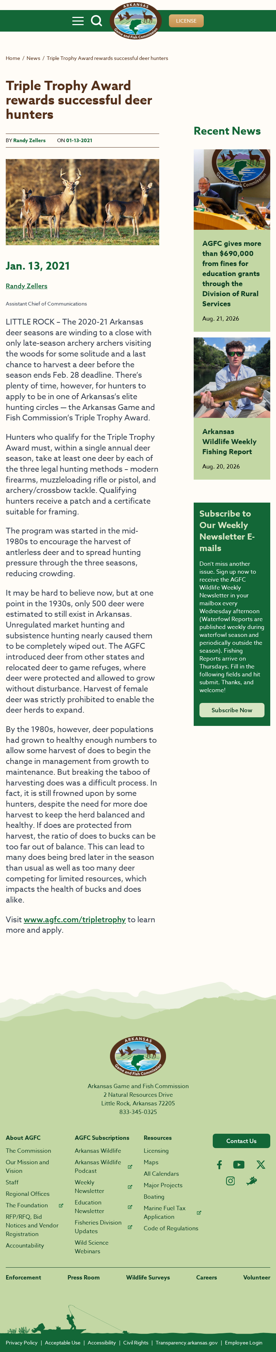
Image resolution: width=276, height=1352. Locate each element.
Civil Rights (135, 1342)
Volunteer (256, 1277)
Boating (154, 1197)
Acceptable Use (62, 1342)
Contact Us (241, 1140)
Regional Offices (28, 1194)
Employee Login (243, 1342)
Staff (12, 1182)
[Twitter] (261, 1165)
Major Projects (163, 1185)
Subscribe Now (232, 710)
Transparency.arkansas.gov (187, 1342)
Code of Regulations (171, 1228)
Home (13, 58)
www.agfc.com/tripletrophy (75, 919)
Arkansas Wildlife (98, 1151)
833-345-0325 (138, 1112)
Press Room (84, 1277)
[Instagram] (230, 1180)
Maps (151, 1162)
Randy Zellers (29, 140)
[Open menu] (78, 21)
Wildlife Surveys (148, 1277)
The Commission (28, 1151)
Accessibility (102, 1342)
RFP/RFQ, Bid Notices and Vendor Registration (32, 1226)
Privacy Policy (22, 1342)
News (33, 58)
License (186, 20)
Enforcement (23, 1277)
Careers (206, 1277)
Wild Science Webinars (92, 1247)
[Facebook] (219, 1164)
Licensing (156, 1151)
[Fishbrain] (251, 1180)
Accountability (25, 1245)
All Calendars (161, 1174)
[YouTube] (239, 1165)
